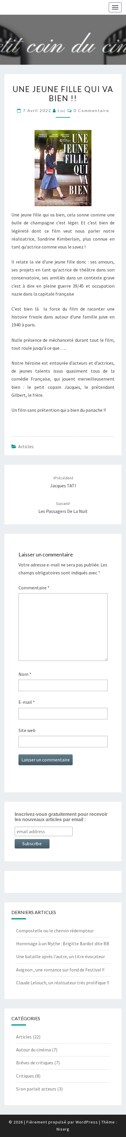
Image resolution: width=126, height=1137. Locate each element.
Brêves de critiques (34, 1063)
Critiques (25, 1076)
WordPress (87, 1122)
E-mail (26, 702)
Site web (26, 730)
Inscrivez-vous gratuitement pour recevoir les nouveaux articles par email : (61, 817)
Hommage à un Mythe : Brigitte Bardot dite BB (62, 943)
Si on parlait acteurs (36, 1089)
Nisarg (63, 1129)
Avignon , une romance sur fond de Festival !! (60, 970)
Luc (62, 110)
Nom (24, 674)
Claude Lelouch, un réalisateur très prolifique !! (62, 983)
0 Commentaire (91, 110)
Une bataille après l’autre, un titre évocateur (60, 956)
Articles (26, 446)
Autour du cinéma (33, 1050)
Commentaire (34, 588)
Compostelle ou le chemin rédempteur (55, 930)
